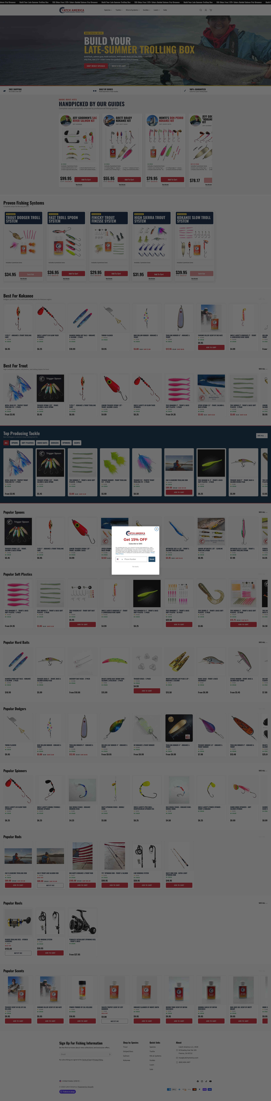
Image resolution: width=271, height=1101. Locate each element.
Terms (121, 554)
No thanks (135, 566)
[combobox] (119, 559)
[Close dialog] (156, 529)
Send (152, 559)
